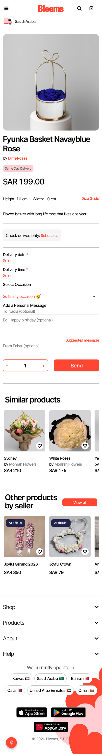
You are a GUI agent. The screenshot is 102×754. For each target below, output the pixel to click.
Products (14, 622)
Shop (9, 607)
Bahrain (78, 678)
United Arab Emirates (48, 690)
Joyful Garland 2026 (21, 564)
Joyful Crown (60, 564)
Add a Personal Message (24, 305)
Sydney (10, 458)
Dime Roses (17, 158)
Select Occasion (17, 284)
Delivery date (15, 254)
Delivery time (15, 269)
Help (8, 653)
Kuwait (18, 678)
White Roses (59, 458)
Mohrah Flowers (20, 464)
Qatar (12, 690)
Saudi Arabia (48, 678)
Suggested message (82, 340)
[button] (6, 8)
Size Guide (90, 198)
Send (77, 365)
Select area (49, 235)
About (10, 638)
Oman (84, 690)
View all (79, 502)
